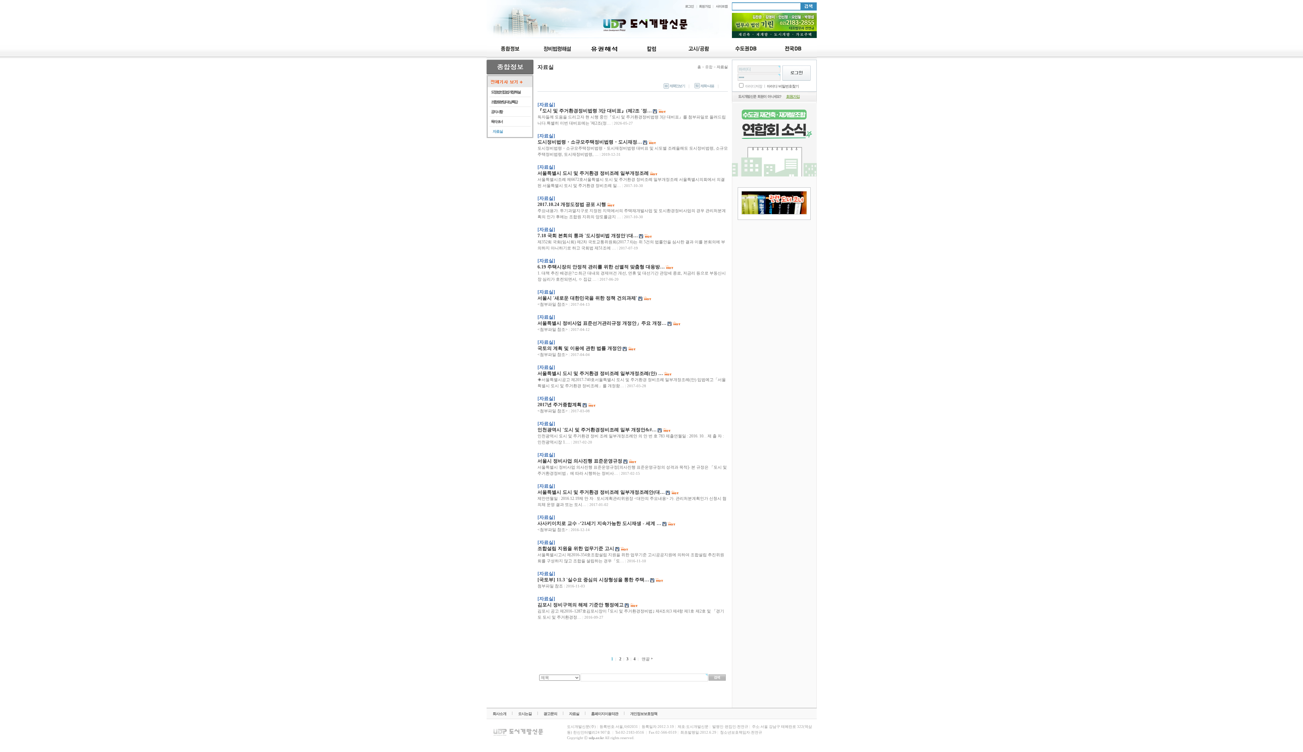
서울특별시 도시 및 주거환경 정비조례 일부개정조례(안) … (600, 373)
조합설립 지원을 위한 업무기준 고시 (575, 548)
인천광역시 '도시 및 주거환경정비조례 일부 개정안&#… (597, 429)
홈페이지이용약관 (604, 714)
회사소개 (499, 714)
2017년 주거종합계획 (559, 404)
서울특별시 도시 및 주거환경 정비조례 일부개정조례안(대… (601, 492)
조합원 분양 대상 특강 (504, 102)
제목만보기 (677, 86)
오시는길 (525, 714)
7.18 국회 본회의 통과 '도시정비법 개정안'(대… (587, 235)
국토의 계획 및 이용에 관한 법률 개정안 (579, 348)
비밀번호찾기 (788, 86)
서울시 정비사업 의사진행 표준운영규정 (579, 461)
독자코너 (497, 121)
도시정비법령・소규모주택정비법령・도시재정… (589, 142)
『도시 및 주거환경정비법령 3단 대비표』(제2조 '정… (594, 110)
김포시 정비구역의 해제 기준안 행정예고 (580, 604)
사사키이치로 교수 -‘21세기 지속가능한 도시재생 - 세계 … (599, 523)
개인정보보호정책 (643, 714)
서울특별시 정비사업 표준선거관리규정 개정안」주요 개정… (601, 323)
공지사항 (497, 112)
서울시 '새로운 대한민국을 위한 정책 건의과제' (587, 298)
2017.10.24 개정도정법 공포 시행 (571, 204)
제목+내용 (707, 86)
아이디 (771, 86)
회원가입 (793, 96)
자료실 (574, 714)
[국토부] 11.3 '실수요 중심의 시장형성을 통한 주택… (593, 579)
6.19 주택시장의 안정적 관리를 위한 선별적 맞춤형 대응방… (601, 266)
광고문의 (550, 714)
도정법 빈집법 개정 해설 (506, 92)
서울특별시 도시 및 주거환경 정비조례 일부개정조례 (593, 173)
